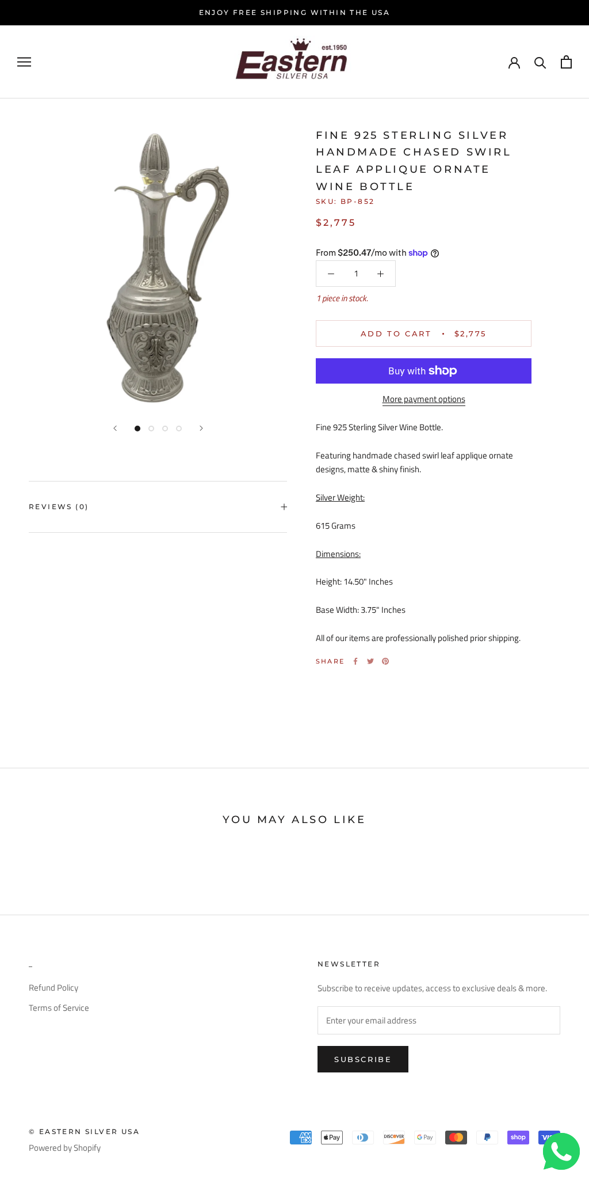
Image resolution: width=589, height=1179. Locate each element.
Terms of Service (59, 1008)
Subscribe (363, 1059)
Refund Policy (53, 987)
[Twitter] (370, 661)
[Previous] (115, 428)
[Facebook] (355, 661)
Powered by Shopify (65, 1147)
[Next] (201, 428)
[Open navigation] (24, 61)
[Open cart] (566, 62)
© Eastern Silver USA (84, 1131)
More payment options (424, 398)
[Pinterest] (385, 661)
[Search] (540, 62)
